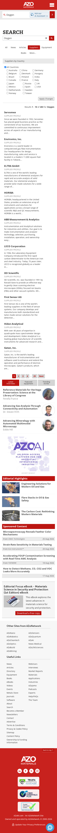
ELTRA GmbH (11, 165)
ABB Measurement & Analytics (21, 219)
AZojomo (32, 685)
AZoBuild (11, 647)
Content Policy (13, 736)
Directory (11, 671)
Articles (22, 47)
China (24, 70)
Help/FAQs (33, 696)
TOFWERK (12, 563)
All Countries (13, 67)
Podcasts (32, 689)
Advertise (11, 721)
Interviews (33, 667)
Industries (33, 682)
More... (33, 53)
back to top (47, 750)
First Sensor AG (13, 297)
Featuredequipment (28, 382)
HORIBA (8, 192)
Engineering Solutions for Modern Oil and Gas (36, 485)
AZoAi (31, 640)
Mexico (12, 86)
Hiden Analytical (13, 323)
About (9, 703)
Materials (32, 674)
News (13, 47)
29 (34, 376)
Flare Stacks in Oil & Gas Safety (35, 499)
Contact (10, 718)
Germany (39, 70)
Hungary (39, 73)
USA (39, 86)
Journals (10, 696)
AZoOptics (11, 643)
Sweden (29, 90)
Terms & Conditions (16, 725)
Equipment (47, 47)
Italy (37, 80)
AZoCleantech (13, 640)
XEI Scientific (11, 273)
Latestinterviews (11, 382)
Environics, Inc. (13, 139)
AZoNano (11, 633)
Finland (25, 76)
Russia (28, 83)
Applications (34, 678)
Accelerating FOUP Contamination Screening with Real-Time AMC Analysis (29, 557)
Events (10, 689)
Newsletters (12, 714)
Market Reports (35, 671)
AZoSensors (33, 633)
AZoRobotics (12, 636)
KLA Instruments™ (16, 549)
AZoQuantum (34, 636)
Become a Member (15, 711)
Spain (27, 86)
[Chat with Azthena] (50, 827)
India (37, 76)
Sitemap (10, 732)
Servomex (10, 112)
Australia (13, 70)
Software (11, 700)
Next (41, 376)
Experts (31, 692)
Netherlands (15, 90)
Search (10, 707)
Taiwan (28, 93)
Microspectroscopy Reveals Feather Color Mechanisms (27, 533)
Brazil (11, 76)
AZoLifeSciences (35, 647)
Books (23, 53)
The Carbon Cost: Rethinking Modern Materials (38, 513)
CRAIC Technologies (16, 539)
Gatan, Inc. (10, 347)
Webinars (32, 664)
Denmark (26, 73)
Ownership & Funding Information (17, 741)
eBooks (10, 682)
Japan (11, 83)
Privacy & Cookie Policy (17, 729)
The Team (33, 700)
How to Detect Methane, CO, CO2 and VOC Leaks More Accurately (27, 570)
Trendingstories (46, 382)
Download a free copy (28, 613)
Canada (12, 80)
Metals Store (12, 692)
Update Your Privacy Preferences (30, 824)
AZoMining (12, 651)
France (25, 80)
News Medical (35, 643)
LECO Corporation (14, 246)
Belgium (13, 73)
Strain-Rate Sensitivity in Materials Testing (27, 544)
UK (38, 83)
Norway (12, 93)
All (6, 47)
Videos (10, 685)
